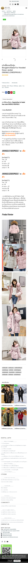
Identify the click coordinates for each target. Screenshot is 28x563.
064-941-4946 (15, 1)
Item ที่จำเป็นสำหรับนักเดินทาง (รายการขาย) (10, 479)
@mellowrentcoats (10, 133)
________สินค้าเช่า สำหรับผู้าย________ (8, 463)
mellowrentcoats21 (7, 535)
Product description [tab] (7, 99)
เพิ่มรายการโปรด (6, 82)
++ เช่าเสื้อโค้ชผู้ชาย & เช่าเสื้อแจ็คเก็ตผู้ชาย (10, 465)
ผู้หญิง (20, 86)
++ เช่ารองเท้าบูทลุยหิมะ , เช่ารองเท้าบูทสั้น (9, 469)
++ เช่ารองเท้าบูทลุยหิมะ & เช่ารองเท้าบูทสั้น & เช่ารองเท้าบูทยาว (14, 461)
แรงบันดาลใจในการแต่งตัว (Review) (8, 506)
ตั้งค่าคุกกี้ (10, 560)
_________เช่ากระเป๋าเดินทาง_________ (8, 471)
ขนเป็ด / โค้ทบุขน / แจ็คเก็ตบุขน (12, 86)
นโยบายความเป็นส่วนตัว (9, 558)
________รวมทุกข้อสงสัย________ (7, 485)
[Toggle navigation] (26, 8)
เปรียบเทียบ (15, 82)
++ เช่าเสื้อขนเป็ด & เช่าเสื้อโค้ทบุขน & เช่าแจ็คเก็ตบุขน (12, 467)
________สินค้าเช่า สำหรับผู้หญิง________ (8, 441)
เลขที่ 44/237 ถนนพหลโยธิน (10, 529)
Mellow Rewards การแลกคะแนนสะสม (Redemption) (12, 522)
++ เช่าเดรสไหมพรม (5, 443)
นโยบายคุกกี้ (18, 558)
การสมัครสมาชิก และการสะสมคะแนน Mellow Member (12, 520)
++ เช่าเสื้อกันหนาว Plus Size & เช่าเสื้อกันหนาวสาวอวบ (12, 456)
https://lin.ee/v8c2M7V (10, 135)
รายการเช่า (7, 87)
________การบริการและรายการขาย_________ (9, 477)
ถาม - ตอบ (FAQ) (4, 489)
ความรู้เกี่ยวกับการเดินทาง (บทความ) (8, 512)
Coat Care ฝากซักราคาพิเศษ (6, 481)
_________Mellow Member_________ (8, 518)
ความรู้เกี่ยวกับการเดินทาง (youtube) (8, 514)
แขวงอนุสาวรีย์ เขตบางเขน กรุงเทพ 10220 (10, 531)
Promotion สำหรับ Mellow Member (8, 498)
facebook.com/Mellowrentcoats (10, 537)
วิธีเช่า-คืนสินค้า (4, 487)
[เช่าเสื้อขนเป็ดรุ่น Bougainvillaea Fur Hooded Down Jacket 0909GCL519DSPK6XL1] (14, 37)
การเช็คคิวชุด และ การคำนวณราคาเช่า (9, 491)
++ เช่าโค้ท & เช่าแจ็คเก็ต (6, 448)
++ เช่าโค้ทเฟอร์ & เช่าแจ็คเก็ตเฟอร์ (8, 450)
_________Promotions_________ (7, 496)
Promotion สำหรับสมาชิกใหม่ (7, 500)
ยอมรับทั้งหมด (17, 560)
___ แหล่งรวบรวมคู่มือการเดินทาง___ (8, 510)
